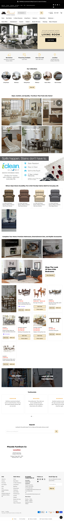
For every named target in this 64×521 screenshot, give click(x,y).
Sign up (52, 488)
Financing (12, 5)
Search (3, 511)
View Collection (50, 275)
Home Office (5, 21)
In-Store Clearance (18, 18)
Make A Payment (53, 21)
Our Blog (7, 511)
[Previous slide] (3, 37)
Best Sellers (9, 18)
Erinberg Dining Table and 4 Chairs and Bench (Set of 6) (9, 359)
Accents (21, 21)
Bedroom (35, 18)
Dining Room (43, 18)
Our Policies (17, 5)
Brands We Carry (36, 21)
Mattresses (51, 18)
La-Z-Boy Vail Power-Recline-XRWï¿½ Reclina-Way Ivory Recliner (39, 205)
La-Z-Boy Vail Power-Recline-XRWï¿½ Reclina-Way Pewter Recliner (8, 205)
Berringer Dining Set (38, 302)
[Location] (54, 57)
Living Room (27, 18)
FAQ (24, 5)
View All (32, 87)
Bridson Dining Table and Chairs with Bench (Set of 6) (9, 331)
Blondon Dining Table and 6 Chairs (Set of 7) (55, 303)
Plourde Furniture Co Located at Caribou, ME (10, 6)
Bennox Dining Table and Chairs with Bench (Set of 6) (24, 303)
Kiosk (21, 5)
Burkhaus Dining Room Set (24, 332)
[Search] (41, 12)
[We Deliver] (9, 57)
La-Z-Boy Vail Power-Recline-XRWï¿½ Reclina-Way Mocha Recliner (24, 205)
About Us (3, 5)
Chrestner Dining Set (53, 330)
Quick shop (21, 310)
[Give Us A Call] (39, 57)
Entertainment (13, 21)
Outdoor (28, 21)
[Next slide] (60, 37)
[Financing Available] (24, 57)
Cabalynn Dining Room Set (39, 332)
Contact (7, 5)
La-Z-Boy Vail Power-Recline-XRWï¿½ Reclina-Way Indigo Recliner (55, 205)
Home (3, 18)
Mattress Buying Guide (31, 5)
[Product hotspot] (11, 269)
